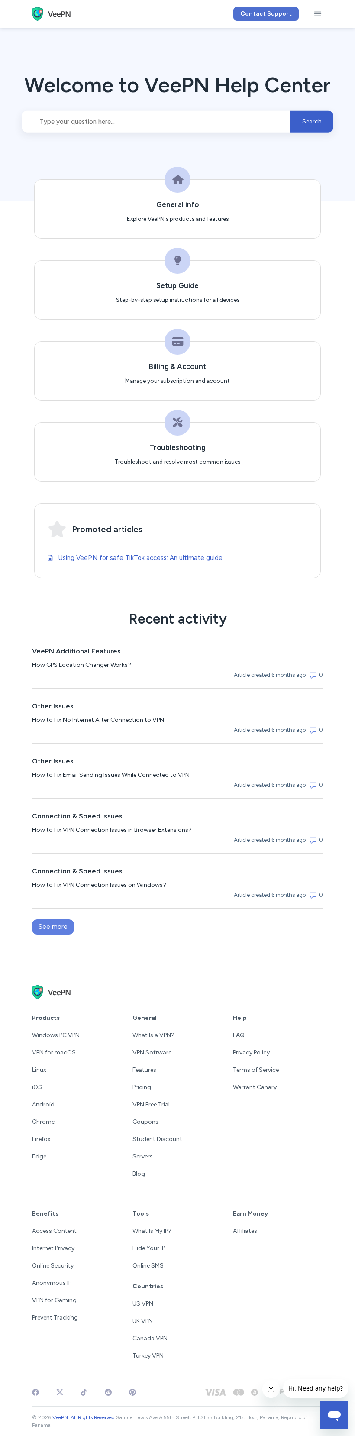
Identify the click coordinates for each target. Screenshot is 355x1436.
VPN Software (151, 1052)
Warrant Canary (255, 1087)
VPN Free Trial (151, 1104)
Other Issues (53, 706)
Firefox (41, 1139)
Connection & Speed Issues (77, 816)
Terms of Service (256, 1070)
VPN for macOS (54, 1052)
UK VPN (142, 1321)
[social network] (35, 1392)
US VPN (142, 1303)
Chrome (43, 1122)
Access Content (54, 1231)
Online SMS (148, 1265)
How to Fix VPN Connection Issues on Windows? (99, 885)
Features (144, 1070)
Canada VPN (150, 1338)
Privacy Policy (251, 1052)
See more (56, 927)
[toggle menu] (318, 14)
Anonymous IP (51, 1283)
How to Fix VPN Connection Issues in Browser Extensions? (112, 830)
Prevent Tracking (55, 1317)
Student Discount (157, 1139)
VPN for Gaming (54, 1300)
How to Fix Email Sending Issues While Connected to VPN (111, 775)
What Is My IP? (151, 1231)
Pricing (141, 1087)
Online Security (53, 1265)
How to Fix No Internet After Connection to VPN (98, 720)
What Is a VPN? (153, 1035)
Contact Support (266, 13)
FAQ (239, 1035)
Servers (142, 1156)
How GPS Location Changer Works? (81, 665)
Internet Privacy (53, 1248)
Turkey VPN (148, 1355)
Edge (39, 1156)
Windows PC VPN (56, 1035)
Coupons (145, 1122)
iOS (37, 1087)
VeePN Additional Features (76, 651)
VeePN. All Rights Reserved (83, 1417)
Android (43, 1104)
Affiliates (245, 1231)
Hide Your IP (148, 1248)
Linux (39, 1070)
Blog (138, 1173)
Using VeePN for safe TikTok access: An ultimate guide (140, 558)
